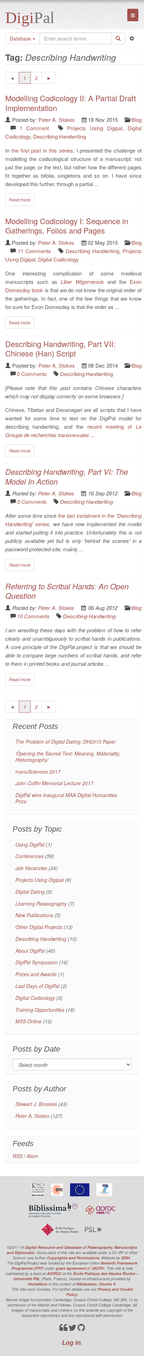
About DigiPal (30, 950)
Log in (71, 1342)
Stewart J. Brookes (36, 1103)
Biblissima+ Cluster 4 (96, 1284)
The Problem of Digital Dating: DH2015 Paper (65, 741)
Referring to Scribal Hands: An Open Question (67, 591)
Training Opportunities (39, 1009)
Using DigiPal (29, 844)
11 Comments (34, 251)
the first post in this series (42, 150)
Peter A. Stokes (56, 119)
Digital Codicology (58, 259)
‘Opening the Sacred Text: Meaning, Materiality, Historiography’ (67, 756)
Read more (19, 199)
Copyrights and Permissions (73, 1257)
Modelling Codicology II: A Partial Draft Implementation (70, 103)
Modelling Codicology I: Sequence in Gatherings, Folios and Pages (66, 225)
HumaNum (38, 1284)
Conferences (29, 856)
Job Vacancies (31, 867)
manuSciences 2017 (37, 771)
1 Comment (34, 128)
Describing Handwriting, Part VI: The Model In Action (66, 476)
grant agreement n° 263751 (80, 1268)
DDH (125, 1257)
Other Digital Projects (38, 926)
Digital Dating (30, 891)
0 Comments (32, 373)
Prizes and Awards (36, 974)
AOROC (54, 1273)
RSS (17, 1155)
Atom (32, 1155)
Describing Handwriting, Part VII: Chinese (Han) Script (60, 348)
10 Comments (33, 616)
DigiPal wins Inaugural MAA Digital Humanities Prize (66, 798)
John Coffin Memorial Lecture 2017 (54, 783)
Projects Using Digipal (94, 128)
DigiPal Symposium (36, 962)
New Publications (34, 915)
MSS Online (28, 1021)
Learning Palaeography (41, 903)
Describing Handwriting (59, 136)
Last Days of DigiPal (37, 985)
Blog (136, 119)
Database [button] (21, 38)
